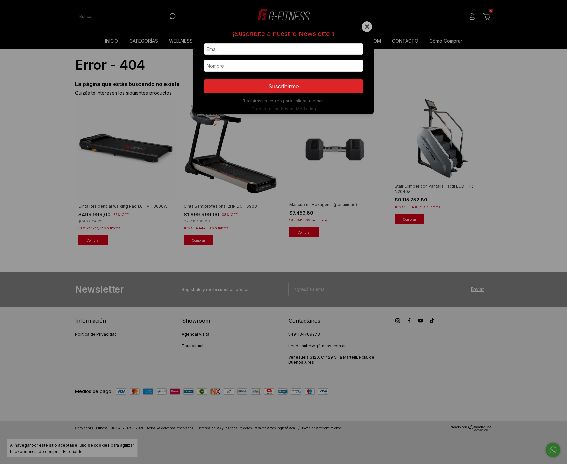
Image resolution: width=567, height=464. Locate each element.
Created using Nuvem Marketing (283, 108)
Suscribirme (283, 86)
